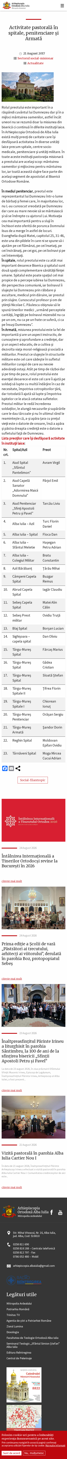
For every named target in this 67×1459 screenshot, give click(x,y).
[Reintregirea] (16, 5)
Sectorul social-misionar (35, 58)
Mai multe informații (55, 1445)
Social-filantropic (32, 780)
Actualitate (35, 63)
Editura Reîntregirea (19, 1352)
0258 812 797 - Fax (24, 1252)
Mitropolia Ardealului (19, 1303)
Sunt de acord (11, 1453)
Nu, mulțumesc (34, 1453)
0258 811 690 (21, 1244)
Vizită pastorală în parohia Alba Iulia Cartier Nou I (32, 1156)
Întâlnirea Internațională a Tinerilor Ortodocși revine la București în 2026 (30, 861)
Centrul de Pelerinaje (19, 1358)
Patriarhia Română (18, 1309)
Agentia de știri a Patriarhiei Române (29, 1320)
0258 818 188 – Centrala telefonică (34, 1248)
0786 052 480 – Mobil (25, 1256)
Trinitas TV (13, 1315)
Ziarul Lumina (15, 1326)
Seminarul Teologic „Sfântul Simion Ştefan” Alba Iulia (33, 1345)
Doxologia (13, 1332)
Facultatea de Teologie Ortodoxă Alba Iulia (32, 1338)
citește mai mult (12, 881)
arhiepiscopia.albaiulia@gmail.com (34, 1266)
